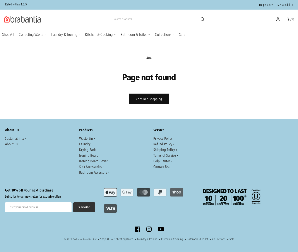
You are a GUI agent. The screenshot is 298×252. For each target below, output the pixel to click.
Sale (182, 34)
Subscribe (84, 207)
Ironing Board (89, 155)
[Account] (278, 19)
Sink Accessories (90, 166)
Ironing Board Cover (93, 161)
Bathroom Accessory (93, 172)
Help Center (161, 161)
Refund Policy (162, 144)
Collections (163, 34)
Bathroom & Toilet (133, 34)
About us (11, 144)
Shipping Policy (164, 149)
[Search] (202, 19)
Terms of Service (164, 155)
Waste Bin (86, 138)
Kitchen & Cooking (99, 34)
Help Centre (266, 5)
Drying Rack (87, 149)
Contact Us (161, 166)
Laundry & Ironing (64, 34)
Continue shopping (149, 99)
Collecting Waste (31, 34)
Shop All (8, 34)
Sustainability (285, 5)
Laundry (85, 144)
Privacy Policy (163, 138)
